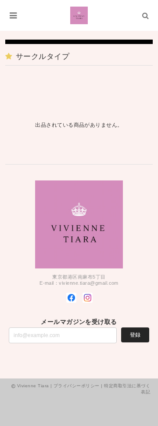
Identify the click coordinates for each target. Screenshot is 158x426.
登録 (135, 335)
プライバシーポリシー (77, 385)
